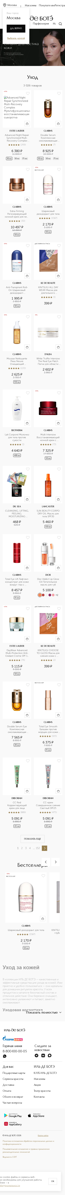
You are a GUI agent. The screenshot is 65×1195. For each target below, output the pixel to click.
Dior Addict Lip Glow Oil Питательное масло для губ (48, 582)
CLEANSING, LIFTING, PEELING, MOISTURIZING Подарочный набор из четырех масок (17, 514)
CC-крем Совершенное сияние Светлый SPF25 (48, 805)
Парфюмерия (41, 23)
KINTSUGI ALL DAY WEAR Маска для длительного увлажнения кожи (48, 290)
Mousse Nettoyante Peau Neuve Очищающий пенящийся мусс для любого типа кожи (17, 361)
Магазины (30, 5)
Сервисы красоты (13, 1079)
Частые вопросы (12, 1103)
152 (38, 848)
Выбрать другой (16, 38)
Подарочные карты (14, 1073)
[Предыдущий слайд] (46, 862)
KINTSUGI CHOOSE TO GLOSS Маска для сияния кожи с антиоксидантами (48, 653)
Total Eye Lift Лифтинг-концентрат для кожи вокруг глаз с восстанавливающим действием (17, 582)
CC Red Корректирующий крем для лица (17, 805)
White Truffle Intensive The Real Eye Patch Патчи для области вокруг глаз (48, 361)
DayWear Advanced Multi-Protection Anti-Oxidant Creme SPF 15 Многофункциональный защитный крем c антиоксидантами (17, 653)
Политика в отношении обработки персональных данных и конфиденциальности (28, 1142)
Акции (37, 1085)
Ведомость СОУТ (10, 1157)
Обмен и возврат (13, 1097)
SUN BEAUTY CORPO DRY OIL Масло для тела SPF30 (48, 514)
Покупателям (47, 5)
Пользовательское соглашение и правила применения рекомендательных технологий (26, 1150)
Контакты (39, 1097)
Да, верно (16, 28)
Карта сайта (43, 1136)
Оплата (7, 1091)
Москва (12, 5)
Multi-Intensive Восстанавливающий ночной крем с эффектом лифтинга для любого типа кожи (48, 437)
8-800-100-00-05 (15, 1051)
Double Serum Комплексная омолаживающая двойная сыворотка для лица (48, 138)
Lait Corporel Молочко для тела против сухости (17, 437)
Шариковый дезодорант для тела (48, 212)
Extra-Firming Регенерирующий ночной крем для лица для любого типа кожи (17, 214)
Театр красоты (42, 1091)
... (34, 848)
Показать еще (32, 839)
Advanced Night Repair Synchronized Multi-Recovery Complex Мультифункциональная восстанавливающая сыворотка (17, 138)
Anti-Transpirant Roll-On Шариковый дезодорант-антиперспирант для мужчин (17, 290)
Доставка (8, 1085)
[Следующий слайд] (55, 862)
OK (52, 1181)
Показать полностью (42, 1012)
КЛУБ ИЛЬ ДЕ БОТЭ (45, 1073)
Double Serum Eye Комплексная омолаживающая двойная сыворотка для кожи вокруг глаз (17, 729)
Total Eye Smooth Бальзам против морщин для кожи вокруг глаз (48, 729)
